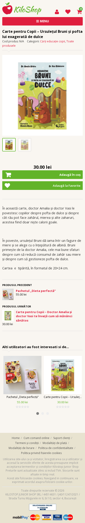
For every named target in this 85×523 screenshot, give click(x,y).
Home (16, 438)
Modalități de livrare (21, 448)
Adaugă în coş (69, 175)
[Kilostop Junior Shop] (21, 4)
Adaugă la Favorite (66, 186)
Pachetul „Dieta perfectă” (23, 397)
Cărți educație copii (52, 41)
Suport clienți (61, 438)
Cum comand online (36, 438)
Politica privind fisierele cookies (41, 453)
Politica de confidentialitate (55, 448)
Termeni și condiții (27, 443)
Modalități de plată (55, 443)
